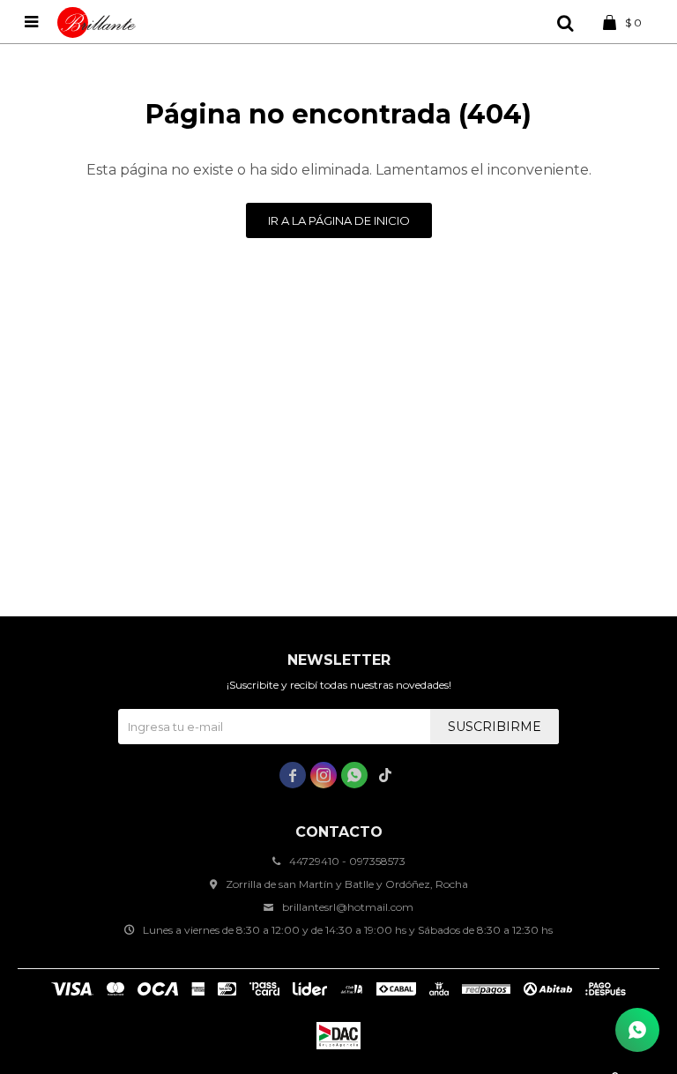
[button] (565, 22)
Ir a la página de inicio (339, 220)
